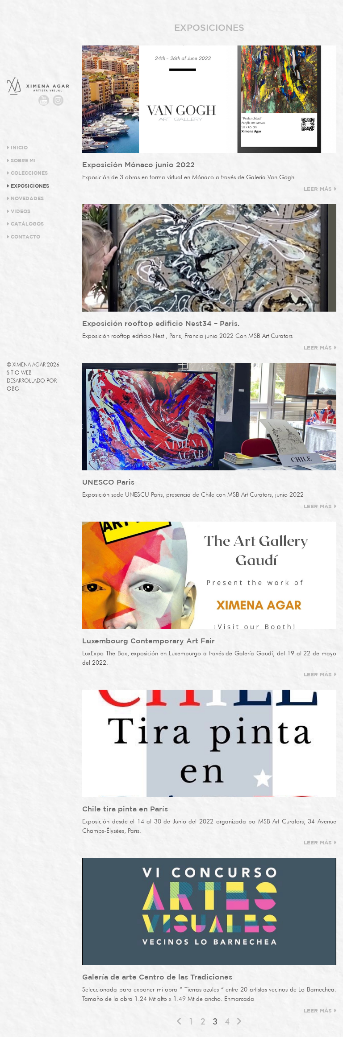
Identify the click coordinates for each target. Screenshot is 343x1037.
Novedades (26, 199)
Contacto (24, 237)
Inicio (18, 148)
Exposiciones (29, 186)
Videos (19, 212)
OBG (13, 388)
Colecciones (28, 173)
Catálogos (26, 224)
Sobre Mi (22, 161)
